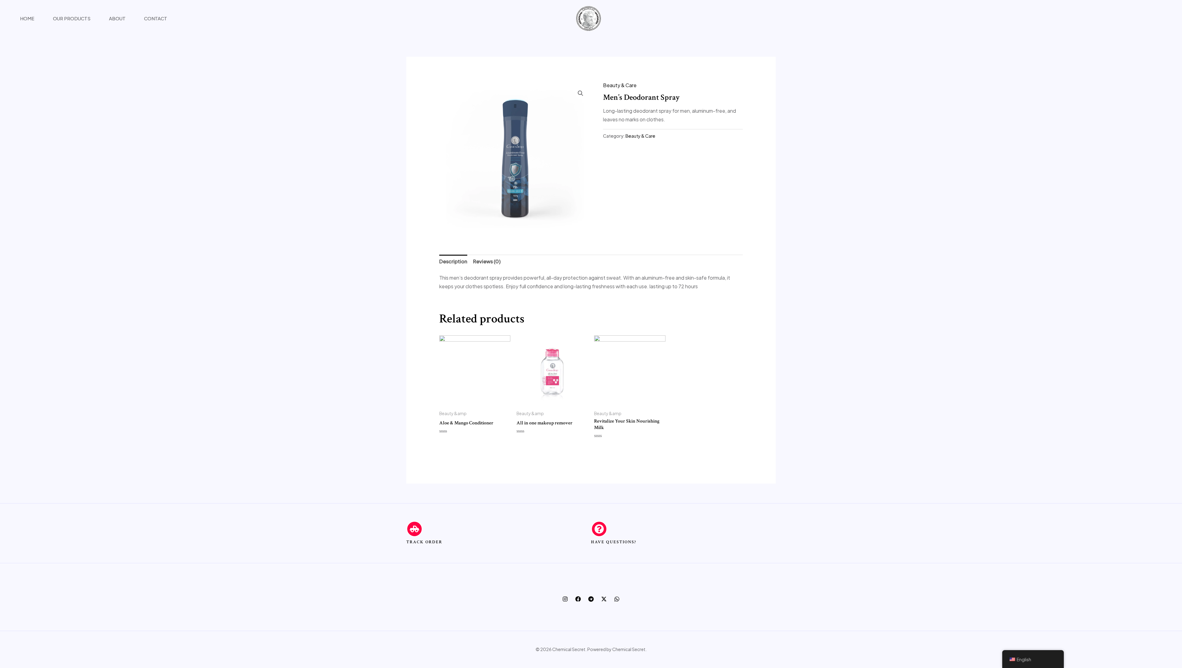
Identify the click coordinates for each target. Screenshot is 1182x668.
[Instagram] (565, 599)
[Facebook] (578, 599)
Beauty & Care (620, 85)
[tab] (453, 262)
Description (453, 261)
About (117, 18)
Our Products (71, 18)
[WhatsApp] (617, 599)
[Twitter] (604, 599)
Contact (155, 18)
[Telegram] (591, 599)
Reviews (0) (487, 261)
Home (27, 18)
